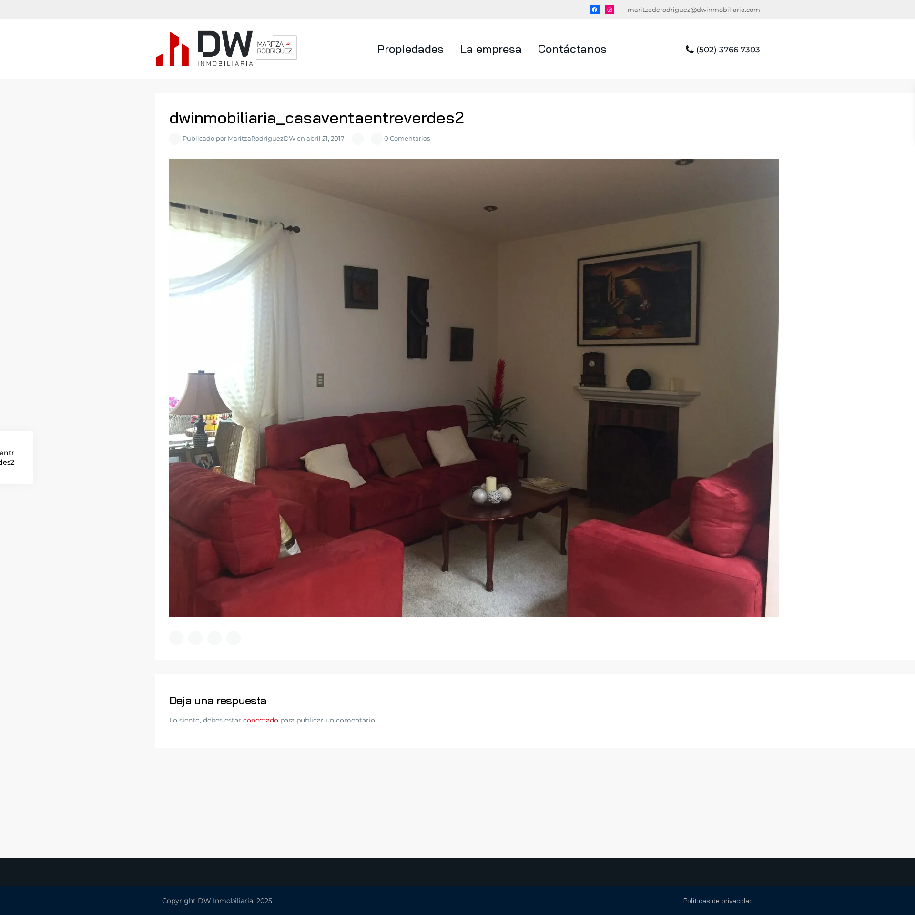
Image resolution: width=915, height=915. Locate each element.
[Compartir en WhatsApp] (214, 638)
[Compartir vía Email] (233, 638)
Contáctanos (572, 48)
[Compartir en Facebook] (176, 638)
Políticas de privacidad (718, 900)
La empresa (491, 48)
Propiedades (410, 48)
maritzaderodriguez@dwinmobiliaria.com (694, 9)
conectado (260, 720)
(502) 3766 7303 (728, 49)
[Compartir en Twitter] (195, 638)
